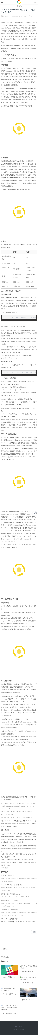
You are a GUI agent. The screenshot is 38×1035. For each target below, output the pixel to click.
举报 (34, 932)
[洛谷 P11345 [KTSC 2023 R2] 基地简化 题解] (28, 992)
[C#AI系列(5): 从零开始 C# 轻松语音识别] (28, 978)
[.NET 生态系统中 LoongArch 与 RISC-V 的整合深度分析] (9, 969)
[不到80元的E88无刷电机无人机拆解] (28, 967)
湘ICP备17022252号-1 (19, 1029)
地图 (20, 1026)
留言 (16, 1026)
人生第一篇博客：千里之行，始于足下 (15, 994)
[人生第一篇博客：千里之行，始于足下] (9, 989)
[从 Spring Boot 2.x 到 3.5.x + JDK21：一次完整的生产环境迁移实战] (9, 1007)
